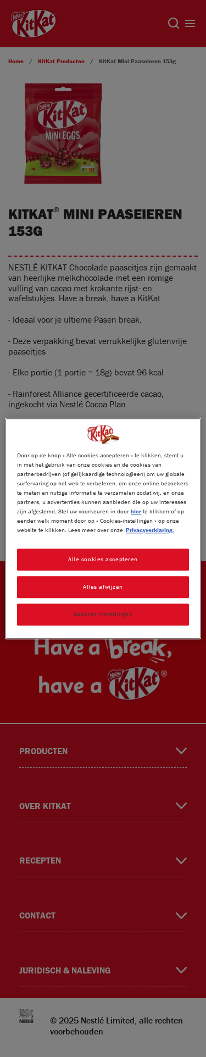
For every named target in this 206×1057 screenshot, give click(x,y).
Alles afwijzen (103, 586)
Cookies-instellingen (103, 614)
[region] (103, 528)
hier (136, 511)
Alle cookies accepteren (103, 559)
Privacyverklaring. (150, 530)
